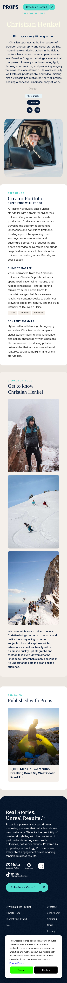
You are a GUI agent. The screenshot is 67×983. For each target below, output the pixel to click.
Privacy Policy (16, 962)
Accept (21, 969)
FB (37, 110)
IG (30, 110)
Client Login (53, 912)
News (50, 925)
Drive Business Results (18, 906)
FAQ (8, 925)
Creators (52, 906)
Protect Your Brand (16, 919)
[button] (62, 7)
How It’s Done (13, 912)
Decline (46, 969)
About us (52, 919)
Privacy (51, 931)
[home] (10, 7)
